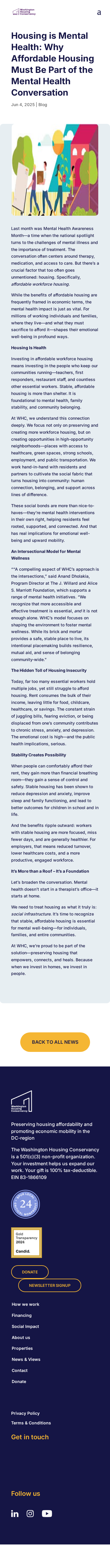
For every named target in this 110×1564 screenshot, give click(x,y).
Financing (22, 1315)
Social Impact (25, 1326)
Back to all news (55, 1042)
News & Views (26, 1359)
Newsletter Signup (49, 1285)
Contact (20, 1370)
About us (21, 1337)
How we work (25, 1304)
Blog (42, 104)
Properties (22, 1348)
